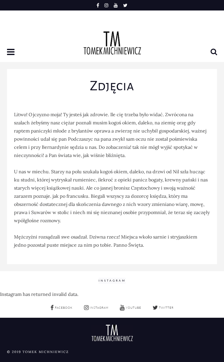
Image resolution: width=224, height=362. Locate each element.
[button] (11, 52)
